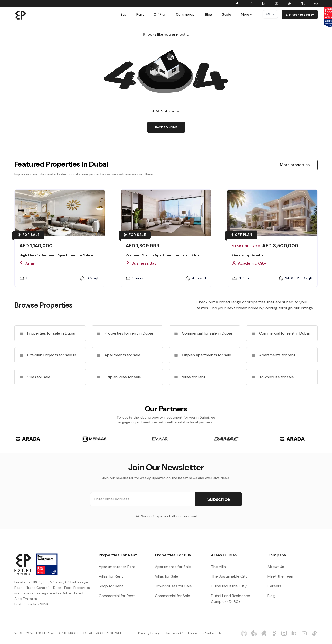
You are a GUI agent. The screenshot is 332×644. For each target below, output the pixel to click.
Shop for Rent (111, 586)
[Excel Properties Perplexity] (244, 633)
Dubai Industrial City (229, 586)
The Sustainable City (229, 576)
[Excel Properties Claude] (264, 633)
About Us (275, 566)
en (268, 14)
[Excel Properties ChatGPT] (254, 633)
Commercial (185, 14)
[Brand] (20, 15)
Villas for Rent (111, 576)
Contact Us (212, 633)
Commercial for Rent (117, 595)
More (245, 14)
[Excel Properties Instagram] (284, 633)
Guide (226, 14)
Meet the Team (280, 576)
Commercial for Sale (172, 595)
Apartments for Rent (117, 566)
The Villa (218, 566)
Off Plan (160, 14)
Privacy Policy (149, 633)
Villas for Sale (166, 576)
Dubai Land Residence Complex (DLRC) (230, 598)
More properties (295, 164)
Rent (140, 14)
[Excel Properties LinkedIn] (294, 633)
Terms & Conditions (182, 633)
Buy (124, 14)
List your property (300, 15)
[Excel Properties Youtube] (304, 633)
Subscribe (218, 499)
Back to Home (166, 127)
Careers (274, 586)
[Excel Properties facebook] (274, 633)
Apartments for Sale (173, 566)
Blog (208, 14)
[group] (28, 439)
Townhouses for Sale (173, 586)
